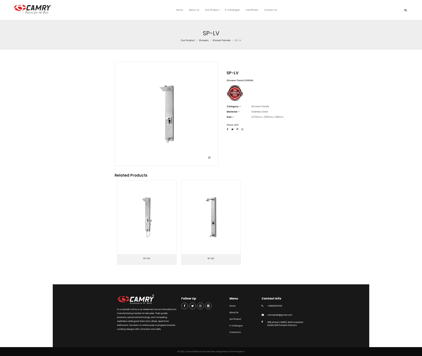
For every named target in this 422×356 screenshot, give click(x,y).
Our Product (212, 10)
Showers (204, 40)
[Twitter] (192, 306)
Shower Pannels (222, 40)
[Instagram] (200, 306)
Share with (233, 125)
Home (179, 10)
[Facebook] (184, 306)
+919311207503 (274, 305)
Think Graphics (237, 351)
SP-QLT (211, 258)
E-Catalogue (232, 10)
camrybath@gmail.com (279, 314)
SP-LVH (146, 258)
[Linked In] (208, 306)
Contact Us (270, 10)
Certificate (252, 10)
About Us (194, 10)
